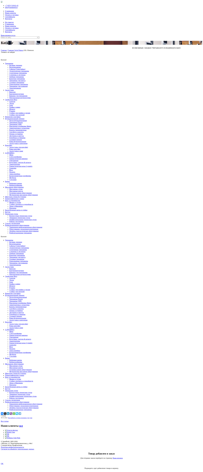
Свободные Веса (11, 100)
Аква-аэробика (14, 174)
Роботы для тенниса (16, 221)
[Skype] (17, 413)
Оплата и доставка (12, 15)
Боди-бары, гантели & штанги (20, 162)
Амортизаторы (14, 164)
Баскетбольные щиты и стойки (16, 210)
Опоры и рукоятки (16, 134)
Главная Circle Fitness (15, 50)
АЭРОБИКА (9, 153)
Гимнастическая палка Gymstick (20, 166)
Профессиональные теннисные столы (23, 219)
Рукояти (12, 111)
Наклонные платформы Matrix (20, 126)
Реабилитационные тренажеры (20, 233)
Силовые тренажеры (16, 82)
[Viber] (11, 413)
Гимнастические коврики (18, 159)
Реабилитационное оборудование (17, 225)
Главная (4, 50)
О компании (9, 11)
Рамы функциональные (17, 141)
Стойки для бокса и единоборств (21, 204)
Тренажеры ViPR (15, 124)
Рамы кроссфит (14, 149)
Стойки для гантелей (17, 115)
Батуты (7, 212)
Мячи (11, 155)
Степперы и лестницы (17, 75)
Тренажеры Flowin (16, 122)
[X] (5, 413)
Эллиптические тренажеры (19, 71)
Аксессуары (9, 90)
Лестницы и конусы (16, 136)
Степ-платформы (15, 157)
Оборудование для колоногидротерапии (23, 229)
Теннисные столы (11, 214)
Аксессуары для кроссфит (18, 147)
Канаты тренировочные (18, 130)
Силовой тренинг (15, 140)
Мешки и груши (15, 202)
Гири (11, 105)
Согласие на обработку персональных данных (17, 449)
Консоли (12, 92)
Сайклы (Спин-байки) (17, 69)
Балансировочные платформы (20, 176)
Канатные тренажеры (17, 79)
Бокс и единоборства (12, 200)
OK (2, 463)
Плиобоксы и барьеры (17, 138)
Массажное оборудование (14, 187)
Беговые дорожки (15, 65)
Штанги (12, 109)
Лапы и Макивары (16, 206)
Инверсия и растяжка (13, 117)
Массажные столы (16, 189)
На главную (9, 22)
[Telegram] (20, 413)
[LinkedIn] (8, 413)
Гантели (12, 101)
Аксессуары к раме (16, 151)
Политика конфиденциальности (12, 447)
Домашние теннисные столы (19, 218)
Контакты (8, 19)
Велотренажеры (15, 67)
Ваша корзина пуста (8, 35)
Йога (11, 170)
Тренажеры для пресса (17, 80)
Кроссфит (8, 145)
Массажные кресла (16, 191)
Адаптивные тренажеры (18, 73)
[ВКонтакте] (2, 413)
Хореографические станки (14, 199)
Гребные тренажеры (16, 77)
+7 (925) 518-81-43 (11, 5)
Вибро (7, 181)
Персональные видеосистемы (20, 98)
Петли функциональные (18, 120)
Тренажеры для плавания (18, 86)
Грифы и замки (14, 107)
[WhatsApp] (14, 413)
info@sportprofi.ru (11, 7)
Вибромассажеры (15, 183)
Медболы (12, 178)
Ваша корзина (118, 458)
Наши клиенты (10, 13)
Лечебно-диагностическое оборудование (24, 231)
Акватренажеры (15, 88)
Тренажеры (9, 63)
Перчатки (12, 208)
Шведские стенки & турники (15, 197)
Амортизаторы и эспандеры (19, 128)
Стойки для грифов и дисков (19, 113)
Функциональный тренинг (15, 119)
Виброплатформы (15, 185)
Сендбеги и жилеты (16, 132)
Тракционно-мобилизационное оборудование (25, 227)
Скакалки (12, 168)
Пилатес (12, 172)
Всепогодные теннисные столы (20, 216)
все (21, 425)
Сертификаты (10, 17)
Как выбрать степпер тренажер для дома (20, 418)
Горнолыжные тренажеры (18, 84)
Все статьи (5, 421)
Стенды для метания (12, 223)
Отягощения (13, 160)
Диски (11, 103)
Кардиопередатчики (16, 94)
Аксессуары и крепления (18, 143)
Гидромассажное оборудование (20, 193)
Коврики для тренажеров (18, 96)
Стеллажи (12, 180)
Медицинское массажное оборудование (23, 195)
